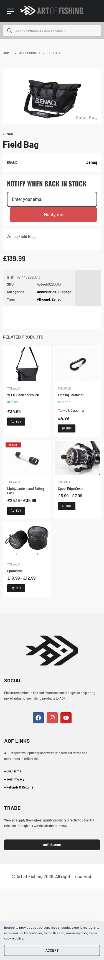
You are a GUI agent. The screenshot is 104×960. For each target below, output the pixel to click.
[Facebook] (38, 717)
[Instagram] (52, 717)
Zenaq (91, 162)
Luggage (54, 53)
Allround (43, 299)
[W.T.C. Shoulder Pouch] (26, 364)
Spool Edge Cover (70, 488)
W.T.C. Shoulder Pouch (23, 395)
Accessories (29, 53)
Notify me (53, 214)
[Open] (10, 11)
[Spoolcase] (26, 540)
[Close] (99, 31)
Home (7, 53)
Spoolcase (14, 571)
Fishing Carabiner (70, 395)
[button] (16, 422)
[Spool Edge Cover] (77, 458)
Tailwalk (13, 388)
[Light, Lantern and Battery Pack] (26, 458)
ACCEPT (52, 950)
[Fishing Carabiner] (77, 364)
